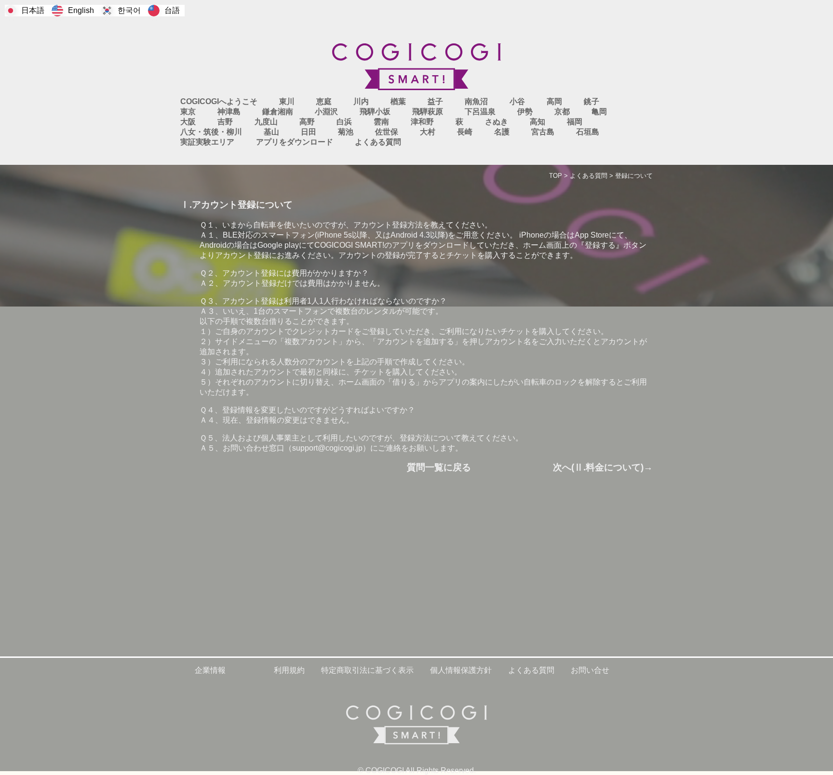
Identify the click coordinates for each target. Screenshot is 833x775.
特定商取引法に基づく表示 (367, 670)
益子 (435, 101)
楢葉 (398, 101)
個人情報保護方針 (461, 670)
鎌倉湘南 (277, 111)
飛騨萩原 (427, 111)
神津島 (229, 111)
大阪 (188, 122)
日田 (308, 132)
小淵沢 (326, 111)
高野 (307, 122)
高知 (537, 122)
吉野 (225, 122)
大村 (427, 132)
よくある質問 (588, 175)
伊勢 (525, 111)
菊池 (345, 132)
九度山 (266, 122)
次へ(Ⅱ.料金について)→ (603, 467)
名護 (502, 132)
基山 (271, 132)
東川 (287, 101)
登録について (634, 175)
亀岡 (599, 111)
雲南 (381, 122)
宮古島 (542, 132)
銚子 (591, 101)
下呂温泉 (480, 111)
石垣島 (587, 132)
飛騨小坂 (375, 111)
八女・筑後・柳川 (211, 132)
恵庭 (324, 101)
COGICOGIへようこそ (218, 101)
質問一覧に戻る (439, 467)
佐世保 (386, 132)
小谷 (517, 101)
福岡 (574, 122)
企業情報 (210, 670)
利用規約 (289, 670)
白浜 (344, 122)
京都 (562, 111)
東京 (188, 111)
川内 (361, 101)
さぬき (496, 122)
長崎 (464, 132)
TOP (555, 175)
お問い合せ (590, 670)
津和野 (422, 122)
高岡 (554, 101)
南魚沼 (476, 101)
